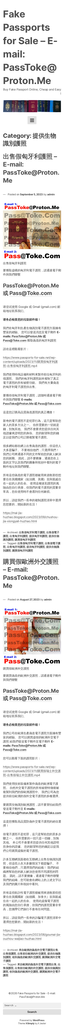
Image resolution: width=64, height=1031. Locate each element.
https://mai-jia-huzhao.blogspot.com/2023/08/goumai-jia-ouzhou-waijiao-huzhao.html (32, 934)
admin (51, 194)
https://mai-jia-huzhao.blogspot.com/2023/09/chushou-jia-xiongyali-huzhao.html (30, 517)
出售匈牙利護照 (19, 536)
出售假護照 (9, 953)
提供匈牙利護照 (38, 536)
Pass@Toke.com (30, 293)
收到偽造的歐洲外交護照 (26, 957)
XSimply (30, 1023)
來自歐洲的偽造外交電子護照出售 (38, 949)
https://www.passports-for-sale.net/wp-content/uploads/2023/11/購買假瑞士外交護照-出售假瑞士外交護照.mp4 (32, 771)
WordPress (39, 1020)
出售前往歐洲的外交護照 (31, 953)
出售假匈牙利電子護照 (32, 532)
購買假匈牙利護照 (25, 539)
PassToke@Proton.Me (31, 285)
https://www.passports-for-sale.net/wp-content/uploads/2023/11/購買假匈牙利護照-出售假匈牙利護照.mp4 (30, 362)
